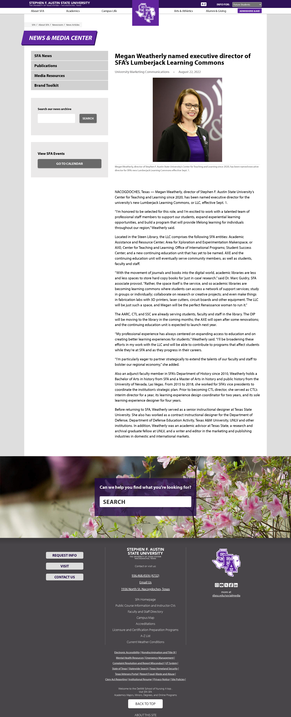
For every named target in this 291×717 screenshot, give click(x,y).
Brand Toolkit (46, 85)
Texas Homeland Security (164, 668)
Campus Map (145, 617)
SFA (34, 24)
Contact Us (64, 577)
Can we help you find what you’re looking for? (145, 487)
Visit (64, 566)
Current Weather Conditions (145, 642)
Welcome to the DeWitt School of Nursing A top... (145, 688)
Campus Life (109, 11)
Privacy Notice (161, 679)
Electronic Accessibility (127, 652)
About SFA (37, 11)
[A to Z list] (203, 4)
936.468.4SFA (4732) (145, 575)
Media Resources (49, 75)
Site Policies (178, 679)
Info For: (223, 4)
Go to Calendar (69, 163)
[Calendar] (185, 4)
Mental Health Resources (130, 657)
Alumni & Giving (216, 11)
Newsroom (57, 24)
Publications (45, 65)
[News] (179, 4)
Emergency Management (159, 657)
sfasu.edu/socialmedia (226, 595)
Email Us (145, 582)
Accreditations (145, 623)
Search (88, 118)
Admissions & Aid (250, 10)
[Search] (210, 4)
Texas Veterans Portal (126, 674)
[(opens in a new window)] (217, 585)
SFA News (43, 55)
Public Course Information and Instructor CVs (145, 605)
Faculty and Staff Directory (145, 611)
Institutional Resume (140, 679)
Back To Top (145, 703)
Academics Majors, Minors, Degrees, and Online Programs (145, 695)
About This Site (145, 715)
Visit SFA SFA (145, 691)
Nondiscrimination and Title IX (158, 652)
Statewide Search (138, 668)
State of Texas (119, 668)
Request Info (64, 555)
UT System (171, 663)
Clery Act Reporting (116, 679)
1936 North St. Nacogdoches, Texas (145, 589)
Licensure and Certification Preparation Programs (145, 630)
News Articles (72, 24)
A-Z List (145, 636)
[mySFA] (194, 4)
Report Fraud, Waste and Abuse (157, 674)
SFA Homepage (145, 599)
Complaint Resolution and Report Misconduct (138, 663)
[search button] (186, 501)
